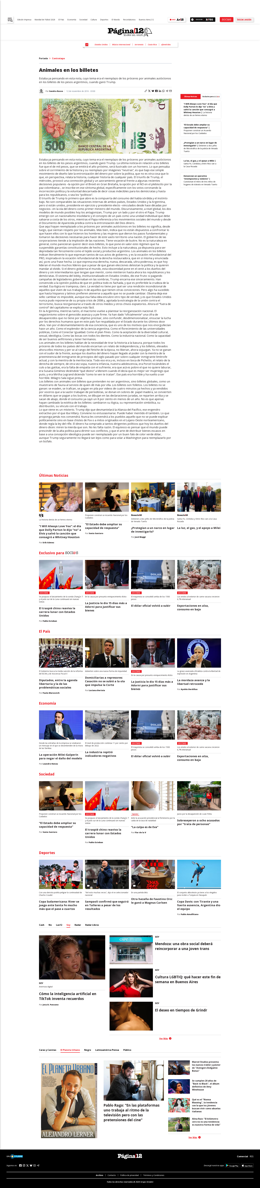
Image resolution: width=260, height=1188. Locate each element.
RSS (251, 1156)
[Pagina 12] (130, 32)
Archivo (99, 1175)
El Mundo (116, 19)
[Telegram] (38, 1165)
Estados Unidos (101, 44)
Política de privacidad (129, 1175)
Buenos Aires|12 (146, 19)
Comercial (242, 1156)
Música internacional (121, 44)
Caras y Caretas (47, 1049)
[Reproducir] (192, 19)
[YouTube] (34, 1165)
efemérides (166, 44)
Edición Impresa (24, 19)
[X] (27, 1165)
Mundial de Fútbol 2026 (45, 19)
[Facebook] (20, 1165)
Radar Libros (92, 924)
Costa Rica (152, 44)
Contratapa (58, 58)
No (50, 924)
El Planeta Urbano (70, 1049)
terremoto (139, 44)
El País (61, 19)
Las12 (59, 924)
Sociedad (83, 19)
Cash (41, 924)
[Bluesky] (31, 1165)
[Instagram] (24, 1165)
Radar (78, 924)
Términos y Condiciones (153, 1175)
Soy (68, 924)
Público (127, 1049)
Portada (43, 58)
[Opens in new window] (232, 1165)
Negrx (87, 1049)
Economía (71, 19)
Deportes (104, 19)
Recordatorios (129, 19)
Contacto (112, 1175)
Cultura (94, 19)
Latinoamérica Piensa (107, 1049)
